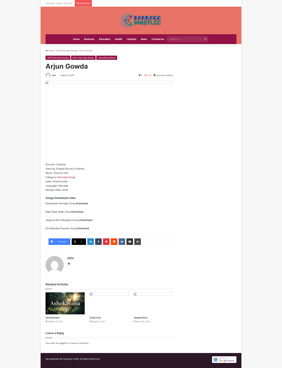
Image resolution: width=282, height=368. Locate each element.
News (144, 39)
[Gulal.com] (109, 303)
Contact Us (158, 39)
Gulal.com (95, 317)
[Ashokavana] (65, 303)
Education (104, 39)
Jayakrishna (140, 317)
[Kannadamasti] (141, 20)
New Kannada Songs (83, 57)
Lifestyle (131, 39)
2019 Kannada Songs (66, 50)
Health (118, 39)
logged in (64, 343)
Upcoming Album (106, 57)
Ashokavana (52, 317)
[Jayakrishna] (153, 303)
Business (89, 39)
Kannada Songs (66, 177)
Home (76, 39)
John (53, 75)
